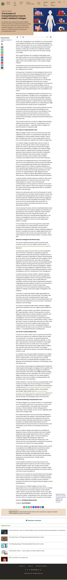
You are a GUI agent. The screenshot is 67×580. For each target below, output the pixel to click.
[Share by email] (2, 47)
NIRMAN (50, 393)
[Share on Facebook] (2, 57)
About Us (30, 566)
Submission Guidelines (41, 566)
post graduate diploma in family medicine (38, 387)
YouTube (58, 502)
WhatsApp (58, 496)
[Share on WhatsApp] (2, 50)
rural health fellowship (28, 393)
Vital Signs (38, 3)
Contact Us (22, 566)
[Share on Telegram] (2, 65)
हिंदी (59, 2)
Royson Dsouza (5, 38)
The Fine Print (15, 4)
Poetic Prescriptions (30, 3)
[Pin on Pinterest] (2, 63)
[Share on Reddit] (2, 55)
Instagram (58, 497)
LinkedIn (64, 496)
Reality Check (8, 3)
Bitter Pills (21, 3)
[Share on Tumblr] (2, 68)
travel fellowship (40, 393)
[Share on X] (2, 52)
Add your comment (34, 520)
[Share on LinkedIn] (2, 60)
